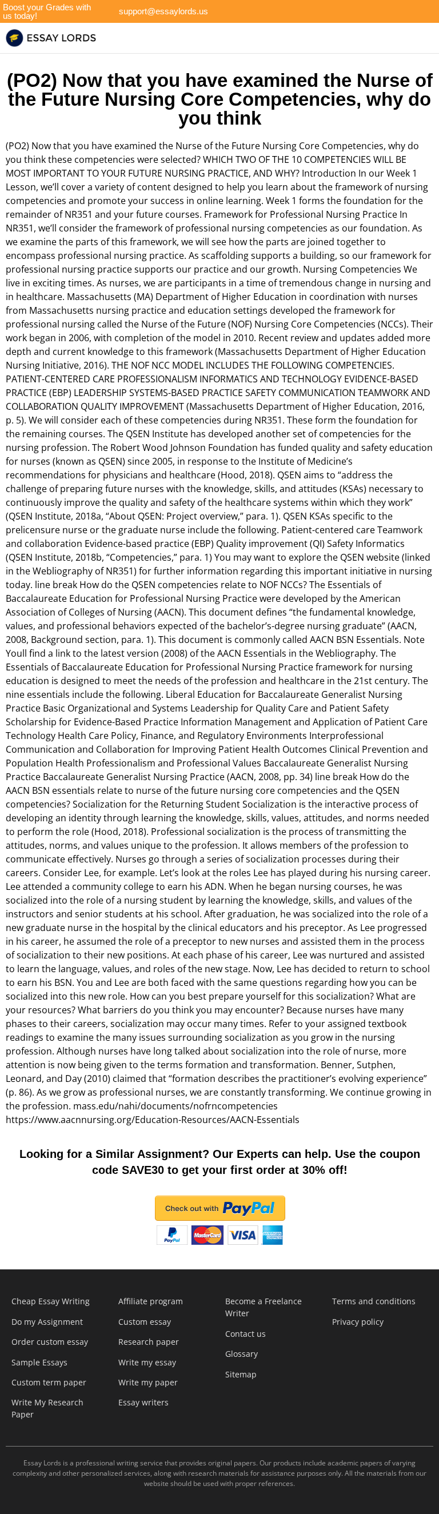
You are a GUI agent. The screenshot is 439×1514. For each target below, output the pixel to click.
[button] (238, 38)
